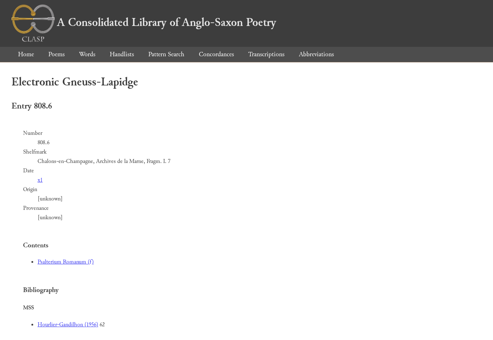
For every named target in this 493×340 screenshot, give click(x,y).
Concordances (216, 54)
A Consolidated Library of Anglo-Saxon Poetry (166, 22)
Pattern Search (166, 54)
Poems (56, 54)
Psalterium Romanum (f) (66, 262)
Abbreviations (316, 54)
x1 (40, 180)
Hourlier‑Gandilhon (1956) (68, 325)
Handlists (122, 54)
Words (87, 54)
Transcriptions (266, 54)
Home (26, 54)
